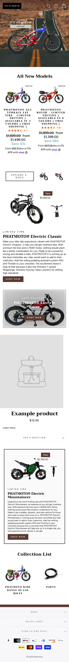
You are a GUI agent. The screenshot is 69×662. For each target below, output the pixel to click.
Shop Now (13, 279)
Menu (34, 612)
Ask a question (34, 438)
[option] (34, 33)
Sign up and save (34, 631)
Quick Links (34, 621)
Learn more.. (9, 427)
